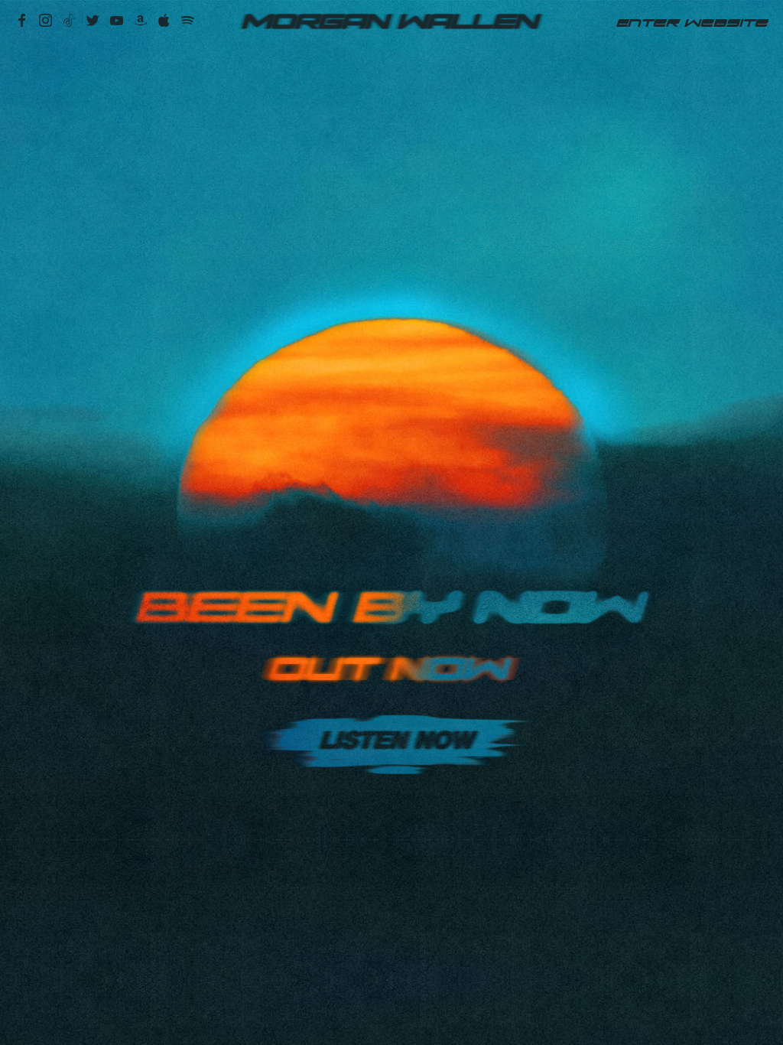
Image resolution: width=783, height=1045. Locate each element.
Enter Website (692, 23)
